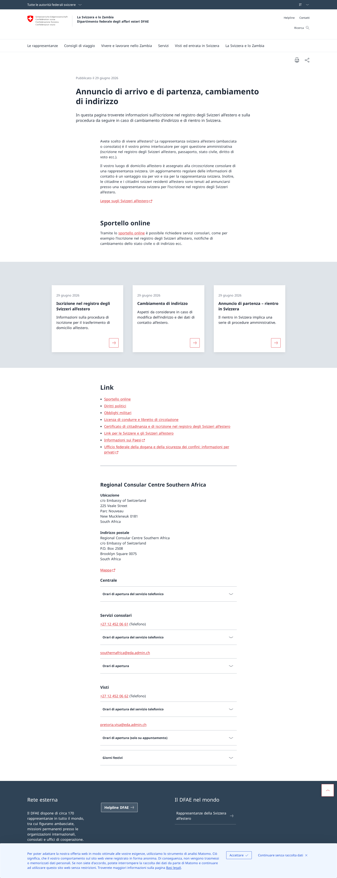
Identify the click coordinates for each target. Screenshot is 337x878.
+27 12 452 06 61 (114, 624)
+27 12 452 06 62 (114, 696)
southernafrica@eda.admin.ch (125, 652)
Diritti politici (115, 406)
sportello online (131, 233)
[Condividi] (307, 60)
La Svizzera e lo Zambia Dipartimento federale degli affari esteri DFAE (113, 19)
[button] (42, 45)
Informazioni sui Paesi (122, 440)
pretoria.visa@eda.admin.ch (123, 724)
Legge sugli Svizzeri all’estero (124, 200)
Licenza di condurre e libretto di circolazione (141, 419)
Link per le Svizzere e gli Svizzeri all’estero (139, 433)
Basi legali (173, 868)
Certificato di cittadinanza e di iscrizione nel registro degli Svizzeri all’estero (167, 426)
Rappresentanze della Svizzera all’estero (201, 816)
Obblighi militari (117, 412)
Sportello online (117, 399)
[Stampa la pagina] (297, 60)
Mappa (106, 570)
